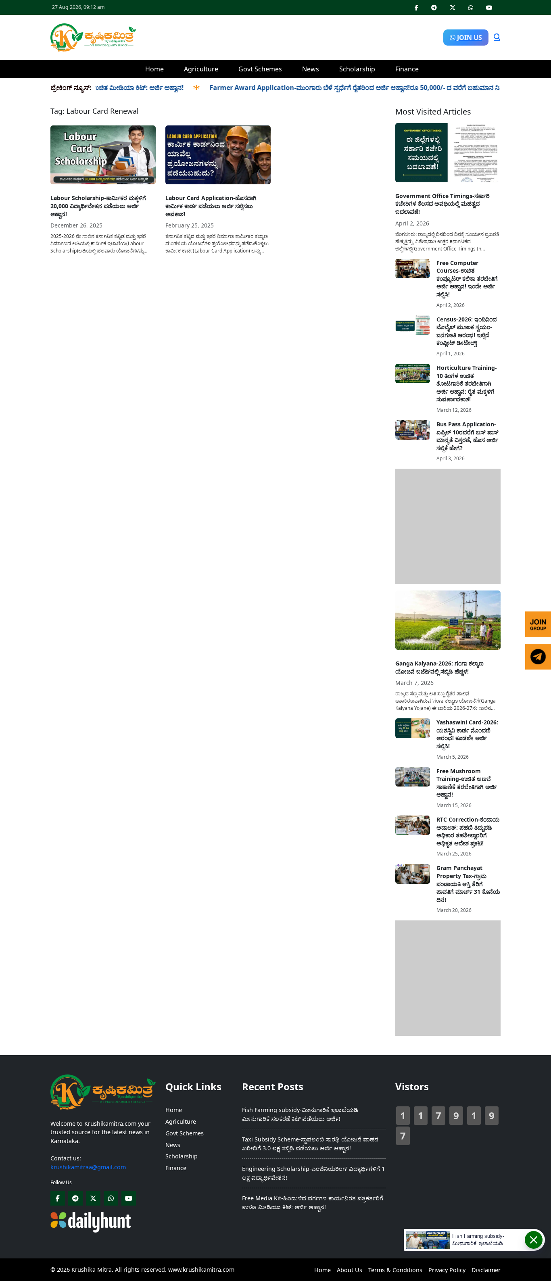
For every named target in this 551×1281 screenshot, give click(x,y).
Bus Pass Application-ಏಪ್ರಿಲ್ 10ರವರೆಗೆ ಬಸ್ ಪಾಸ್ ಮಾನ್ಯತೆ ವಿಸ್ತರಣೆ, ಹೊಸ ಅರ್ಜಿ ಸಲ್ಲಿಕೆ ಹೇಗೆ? (467, 436)
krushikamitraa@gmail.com (88, 1167)
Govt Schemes (260, 69)
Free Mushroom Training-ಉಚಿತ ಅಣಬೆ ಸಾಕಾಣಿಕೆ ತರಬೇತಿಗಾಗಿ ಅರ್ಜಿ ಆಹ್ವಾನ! (466, 783)
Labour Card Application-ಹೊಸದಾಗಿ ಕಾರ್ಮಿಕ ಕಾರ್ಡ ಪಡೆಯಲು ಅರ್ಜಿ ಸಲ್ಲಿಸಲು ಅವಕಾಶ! (211, 205)
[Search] (497, 37)
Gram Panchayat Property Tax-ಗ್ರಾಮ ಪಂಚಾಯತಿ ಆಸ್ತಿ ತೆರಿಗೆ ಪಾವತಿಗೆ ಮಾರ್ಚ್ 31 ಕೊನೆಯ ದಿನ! (468, 883)
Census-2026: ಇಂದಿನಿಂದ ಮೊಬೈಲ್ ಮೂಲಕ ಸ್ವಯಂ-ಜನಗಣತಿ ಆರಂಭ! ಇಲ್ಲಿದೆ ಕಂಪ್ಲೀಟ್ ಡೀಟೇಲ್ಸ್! (466, 331)
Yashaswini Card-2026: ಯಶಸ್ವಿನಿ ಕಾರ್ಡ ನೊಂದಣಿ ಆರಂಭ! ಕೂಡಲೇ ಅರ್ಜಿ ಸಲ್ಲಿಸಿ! (467, 734)
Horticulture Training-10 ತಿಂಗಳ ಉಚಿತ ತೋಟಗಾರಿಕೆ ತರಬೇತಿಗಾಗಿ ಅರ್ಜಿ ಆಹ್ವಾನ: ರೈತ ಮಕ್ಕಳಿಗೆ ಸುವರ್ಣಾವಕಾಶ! (466, 383)
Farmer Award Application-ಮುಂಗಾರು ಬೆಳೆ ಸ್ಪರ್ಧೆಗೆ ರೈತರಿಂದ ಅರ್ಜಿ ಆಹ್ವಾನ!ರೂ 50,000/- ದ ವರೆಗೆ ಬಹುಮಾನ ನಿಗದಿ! (343, 87)
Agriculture (201, 69)
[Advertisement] (289, 36)
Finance (407, 69)
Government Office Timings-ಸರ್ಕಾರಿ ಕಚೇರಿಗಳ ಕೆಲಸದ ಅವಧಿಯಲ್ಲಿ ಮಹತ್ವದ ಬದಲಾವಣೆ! (442, 203)
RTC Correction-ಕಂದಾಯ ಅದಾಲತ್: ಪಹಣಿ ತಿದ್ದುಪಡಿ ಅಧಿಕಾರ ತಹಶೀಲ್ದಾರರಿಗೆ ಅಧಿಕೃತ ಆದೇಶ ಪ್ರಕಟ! (468, 831)
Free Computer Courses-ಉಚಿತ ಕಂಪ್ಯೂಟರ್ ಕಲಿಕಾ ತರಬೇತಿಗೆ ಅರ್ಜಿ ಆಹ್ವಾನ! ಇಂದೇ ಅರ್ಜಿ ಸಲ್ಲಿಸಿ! (467, 278)
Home (154, 69)
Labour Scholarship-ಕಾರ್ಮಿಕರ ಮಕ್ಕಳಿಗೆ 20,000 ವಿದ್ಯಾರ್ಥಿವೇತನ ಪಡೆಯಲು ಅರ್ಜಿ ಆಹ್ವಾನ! (98, 205)
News (310, 69)
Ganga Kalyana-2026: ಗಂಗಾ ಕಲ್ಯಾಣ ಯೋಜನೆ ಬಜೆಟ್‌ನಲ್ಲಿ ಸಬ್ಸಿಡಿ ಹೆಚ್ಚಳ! (439, 667)
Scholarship (357, 69)
